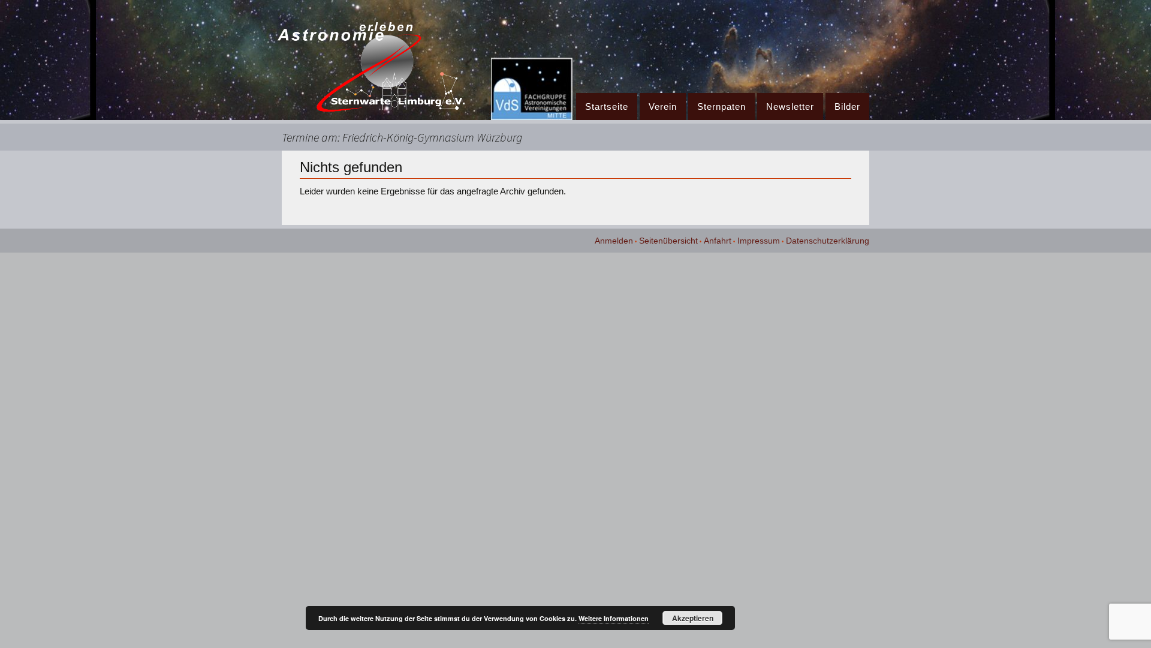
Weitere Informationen (613, 618)
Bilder (847, 106)
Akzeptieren (692, 618)
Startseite (606, 106)
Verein (663, 106)
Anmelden (614, 240)
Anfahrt (717, 240)
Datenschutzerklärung (827, 240)
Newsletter (790, 106)
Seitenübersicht (668, 240)
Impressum (758, 240)
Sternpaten (721, 106)
